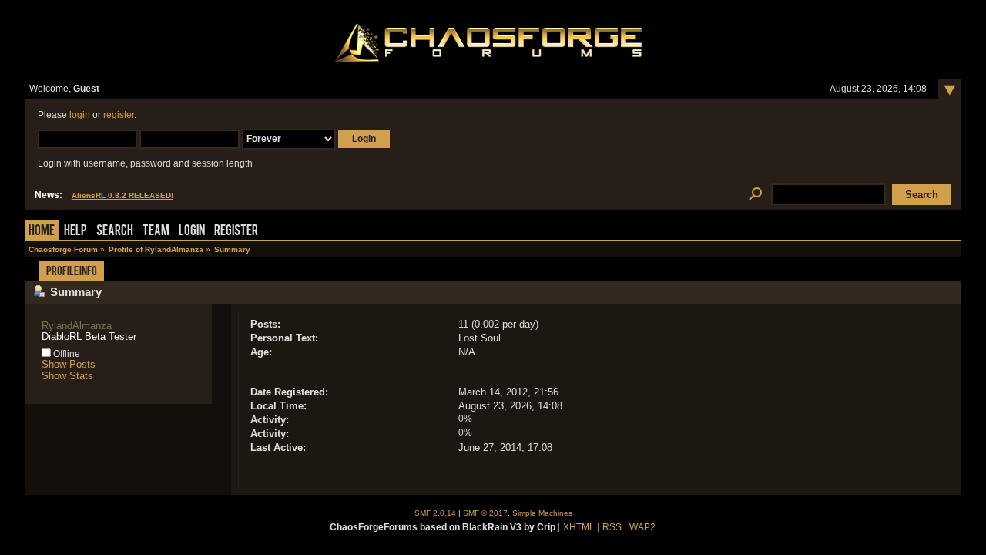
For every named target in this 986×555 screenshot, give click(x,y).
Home (42, 231)
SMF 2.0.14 (435, 513)
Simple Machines (542, 513)
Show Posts (69, 364)
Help (75, 231)
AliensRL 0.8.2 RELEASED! (122, 195)
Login (192, 231)
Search (114, 231)
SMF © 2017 (485, 513)
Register (236, 231)
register (118, 114)
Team (156, 231)
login (79, 114)
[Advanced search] (755, 194)
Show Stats (67, 376)
